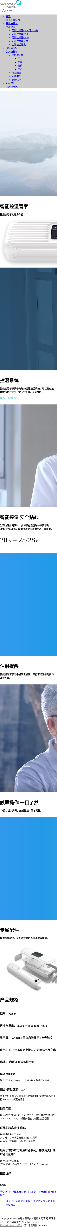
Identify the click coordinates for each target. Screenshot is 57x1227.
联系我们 (10, 1201)
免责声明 (50, 1201)
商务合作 (30, 1201)
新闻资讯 (20, 1201)
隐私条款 (40, 1201)
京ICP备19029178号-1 (11, 1225)
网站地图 (10, 1204)
